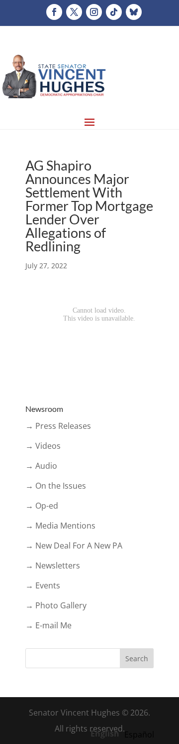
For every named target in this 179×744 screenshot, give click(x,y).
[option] (139, 735)
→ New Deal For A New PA (73, 545)
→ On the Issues (55, 485)
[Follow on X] (74, 12)
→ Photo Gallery (56, 605)
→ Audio (41, 465)
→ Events (42, 585)
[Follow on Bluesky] (134, 12)
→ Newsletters (52, 565)
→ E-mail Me (48, 625)
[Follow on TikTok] (114, 12)
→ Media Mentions (60, 525)
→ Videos (43, 445)
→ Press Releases (58, 425)
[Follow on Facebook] (54, 12)
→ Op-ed (41, 505)
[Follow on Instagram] (94, 12)
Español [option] (139, 734)
